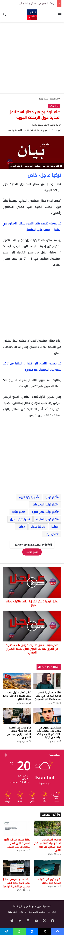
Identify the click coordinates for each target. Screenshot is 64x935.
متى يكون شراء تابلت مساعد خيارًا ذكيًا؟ (49, 881)
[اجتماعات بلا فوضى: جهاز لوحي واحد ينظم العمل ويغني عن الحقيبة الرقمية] (16, 868)
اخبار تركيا (18, 512)
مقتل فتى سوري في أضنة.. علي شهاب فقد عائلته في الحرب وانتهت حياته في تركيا (48, 732)
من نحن (22, 912)
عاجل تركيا (51, 534)
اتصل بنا (52, 912)
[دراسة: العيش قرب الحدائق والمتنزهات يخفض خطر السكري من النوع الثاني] (47, 828)
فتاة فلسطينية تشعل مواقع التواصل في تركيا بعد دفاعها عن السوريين (48, 695)
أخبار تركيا (43, 99)
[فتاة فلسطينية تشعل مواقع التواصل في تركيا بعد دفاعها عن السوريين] (47, 681)
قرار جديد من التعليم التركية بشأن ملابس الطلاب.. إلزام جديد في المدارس (19, 732)
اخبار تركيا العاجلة (46, 519)
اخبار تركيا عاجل (19, 519)
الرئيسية (54, 99)
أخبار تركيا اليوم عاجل (44, 504)
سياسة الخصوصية (37, 912)
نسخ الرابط (32, 552)
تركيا (54, 526)
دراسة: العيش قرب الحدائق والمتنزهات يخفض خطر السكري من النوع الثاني (47, 845)
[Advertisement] (32, 58)
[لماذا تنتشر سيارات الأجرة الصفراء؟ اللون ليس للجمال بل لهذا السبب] (16, 828)
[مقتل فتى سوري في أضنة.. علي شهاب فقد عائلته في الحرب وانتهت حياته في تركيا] (47, 716)
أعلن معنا (12, 912)
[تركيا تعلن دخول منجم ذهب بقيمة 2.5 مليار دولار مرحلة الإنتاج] (17, 681)
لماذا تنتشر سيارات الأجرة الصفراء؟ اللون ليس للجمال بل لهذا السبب (17, 843)
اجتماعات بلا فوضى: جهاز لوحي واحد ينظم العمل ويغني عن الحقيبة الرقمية (16, 883)
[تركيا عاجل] (32, 14)
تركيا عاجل (37, 526)
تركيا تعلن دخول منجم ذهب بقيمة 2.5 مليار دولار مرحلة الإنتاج (17, 695)
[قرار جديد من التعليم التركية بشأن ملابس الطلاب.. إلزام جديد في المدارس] (17, 716)
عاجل (21, 526)
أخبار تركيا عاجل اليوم (44, 512)
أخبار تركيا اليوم (28, 497)
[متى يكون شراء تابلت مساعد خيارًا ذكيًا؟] (47, 868)
